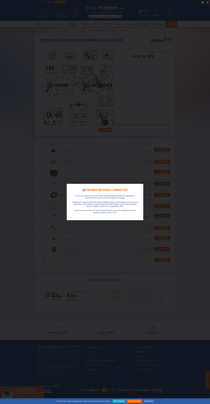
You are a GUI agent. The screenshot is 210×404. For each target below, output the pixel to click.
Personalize (148, 401)
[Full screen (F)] (202, 2)
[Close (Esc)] (207, 2)
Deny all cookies (134, 401)
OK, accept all (119, 401)
